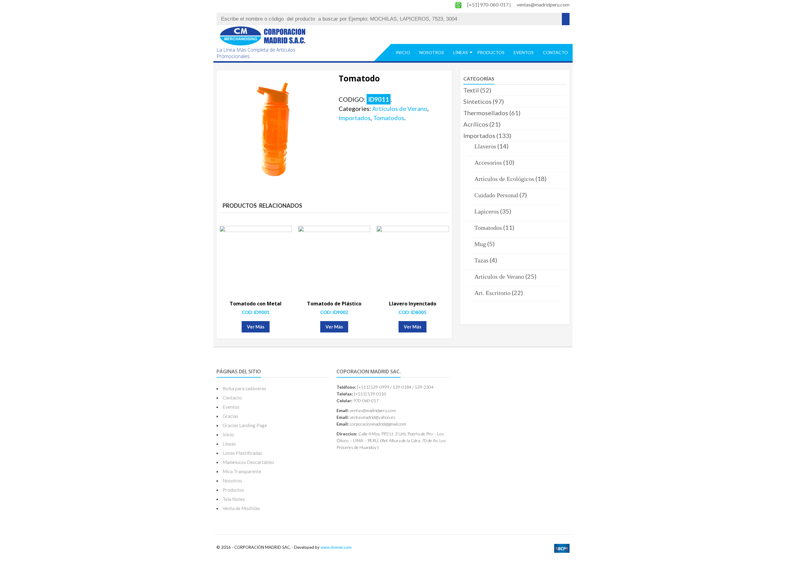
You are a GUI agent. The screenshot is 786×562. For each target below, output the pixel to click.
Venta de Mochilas (241, 508)
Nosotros (431, 52)
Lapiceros (486, 211)
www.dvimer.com (336, 547)
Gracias (230, 416)
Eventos (524, 52)
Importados (355, 117)
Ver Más (255, 326)
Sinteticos (477, 101)
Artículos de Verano (399, 108)
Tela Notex (234, 499)
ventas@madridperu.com (543, 4)
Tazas (481, 260)
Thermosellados (485, 112)
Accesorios (488, 162)
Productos (490, 52)
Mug (480, 244)
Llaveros (485, 146)
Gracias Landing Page (245, 425)
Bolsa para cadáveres (244, 388)
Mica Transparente (242, 471)
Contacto (555, 52)
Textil (471, 90)
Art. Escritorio (492, 292)
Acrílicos (475, 124)
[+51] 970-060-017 (488, 4)
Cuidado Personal (496, 195)
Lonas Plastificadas (242, 453)
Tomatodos (388, 117)
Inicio (403, 52)
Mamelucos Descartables (248, 462)
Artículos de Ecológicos (504, 178)
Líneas (460, 52)
